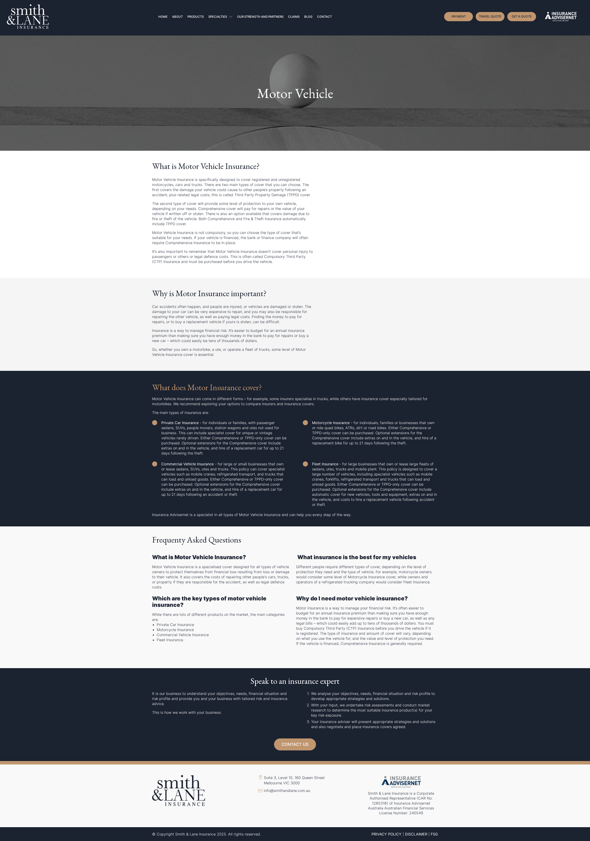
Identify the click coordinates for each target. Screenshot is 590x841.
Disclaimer (416, 834)
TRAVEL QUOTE (490, 16)
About (177, 16)
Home (163, 16)
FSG (434, 834)
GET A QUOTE (522, 16)
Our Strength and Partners (260, 16)
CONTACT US (295, 744)
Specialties (217, 16)
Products (195, 16)
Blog (308, 16)
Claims (294, 16)
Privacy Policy (386, 834)
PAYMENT (458, 16)
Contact (324, 16)
